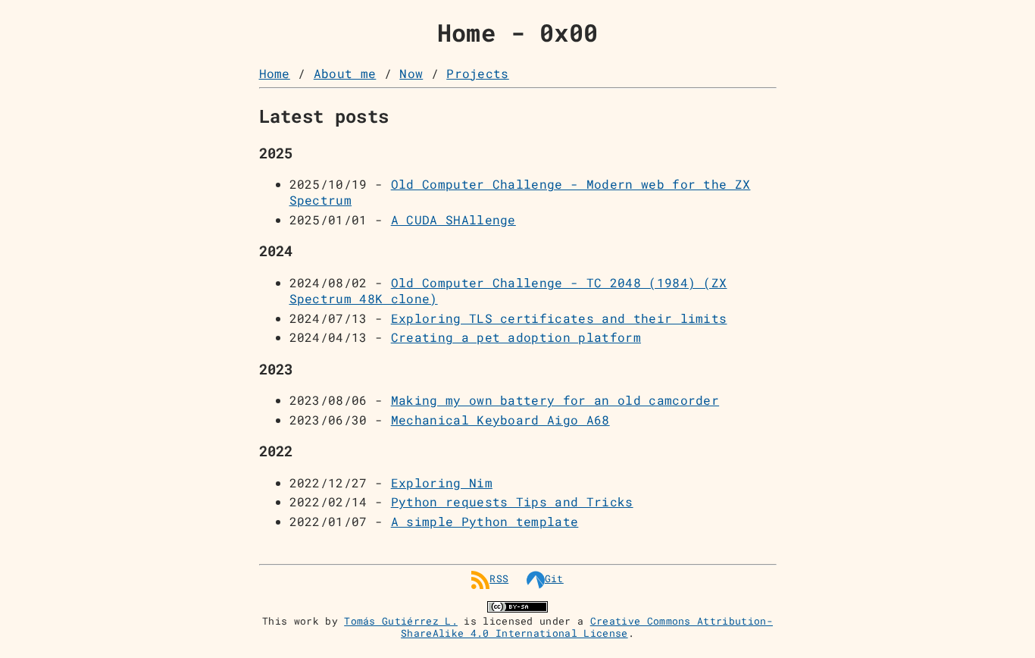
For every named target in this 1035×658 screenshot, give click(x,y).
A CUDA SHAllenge (453, 219)
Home (274, 73)
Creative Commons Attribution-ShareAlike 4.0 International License (587, 627)
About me (345, 73)
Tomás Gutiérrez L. (401, 621)
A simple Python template (485, 521)
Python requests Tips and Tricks (512, 501)
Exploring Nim (441, 482)
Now (411, 73)
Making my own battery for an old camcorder (555, 400)
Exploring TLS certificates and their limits (559, 318)
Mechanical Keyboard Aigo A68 (500, 420)
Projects (477, 73)
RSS (498, 578)
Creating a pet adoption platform (516, 337)
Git (554, 578)
